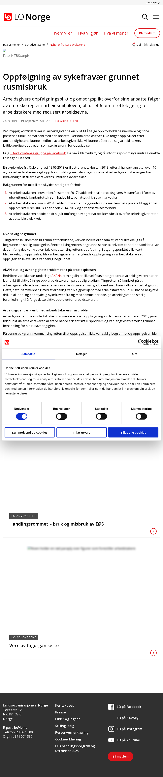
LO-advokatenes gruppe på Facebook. (38, 153)
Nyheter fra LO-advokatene (67, 44)
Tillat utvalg (81, 432)
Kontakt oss (64, 705)
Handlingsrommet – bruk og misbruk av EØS (56, 524)
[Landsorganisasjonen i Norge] (23, 17)
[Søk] (145, 17)
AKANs (56, 275)
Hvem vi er (62, 33)
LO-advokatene (35, 44)
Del (138, 44)
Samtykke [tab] (28, 354)
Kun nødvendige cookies (30, 432)
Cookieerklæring (68, 739)
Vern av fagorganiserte (34, 645)
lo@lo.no (20, 727)
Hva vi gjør (88, 33)
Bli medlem (147, 33)
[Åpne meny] (156, 17)
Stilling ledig (64, 726)
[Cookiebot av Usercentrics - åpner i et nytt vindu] (141, 342)
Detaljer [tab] (81, 354)
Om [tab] (134, 354)
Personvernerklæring (71, 732)
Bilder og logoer (67, 719)
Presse (60, 712)
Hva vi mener (116, 33)
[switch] (61, 416)
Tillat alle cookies (133, 432)
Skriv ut (154, 44)
